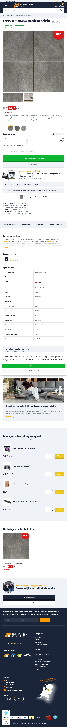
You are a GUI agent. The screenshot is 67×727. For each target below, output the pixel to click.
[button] (6, 717)
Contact (37, 669)
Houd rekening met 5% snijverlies (21, 150)
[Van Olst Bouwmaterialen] (28, 655)
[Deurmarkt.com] (13, 655)
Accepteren (33, 366)
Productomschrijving (10, 224)
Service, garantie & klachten (42, 654)
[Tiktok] (23, 699)
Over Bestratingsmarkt (41, 666)
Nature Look (50, 241)
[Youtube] (14, 699)
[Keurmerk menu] (9, 710)
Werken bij (37, 657)
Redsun (36, 184)
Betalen (37, 647)
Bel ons (55, 6)
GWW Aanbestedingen (41, 644)
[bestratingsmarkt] (18, 635)
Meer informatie (52, 190)
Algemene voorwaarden (41, 664)
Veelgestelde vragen (40, 637)
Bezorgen (37, 649)
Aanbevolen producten (55, 224)
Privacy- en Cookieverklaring (42, 662)
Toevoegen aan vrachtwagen (35, 158)
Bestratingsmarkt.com (24, 723)
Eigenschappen (26, 224)
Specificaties (39, 224)
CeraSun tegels (9, 15)
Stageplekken (38, 659)
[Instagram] (10, 699)
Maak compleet (33, 164)
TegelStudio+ (38, 639)
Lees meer (44, 120)
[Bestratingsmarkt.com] (6, 655)
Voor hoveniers (39, 642)
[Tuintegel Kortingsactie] (25, 555)
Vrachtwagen (61, 5)
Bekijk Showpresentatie (13, 417)
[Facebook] (5, 699)
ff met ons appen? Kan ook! (30, 603)
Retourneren (38, 652)
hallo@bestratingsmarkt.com (14, 690)
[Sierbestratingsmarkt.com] (19, 655)
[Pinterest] (19, 699)
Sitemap (31, 723)
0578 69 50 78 (30, 597)
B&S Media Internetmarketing (48, 723)
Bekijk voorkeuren (33, 371)
